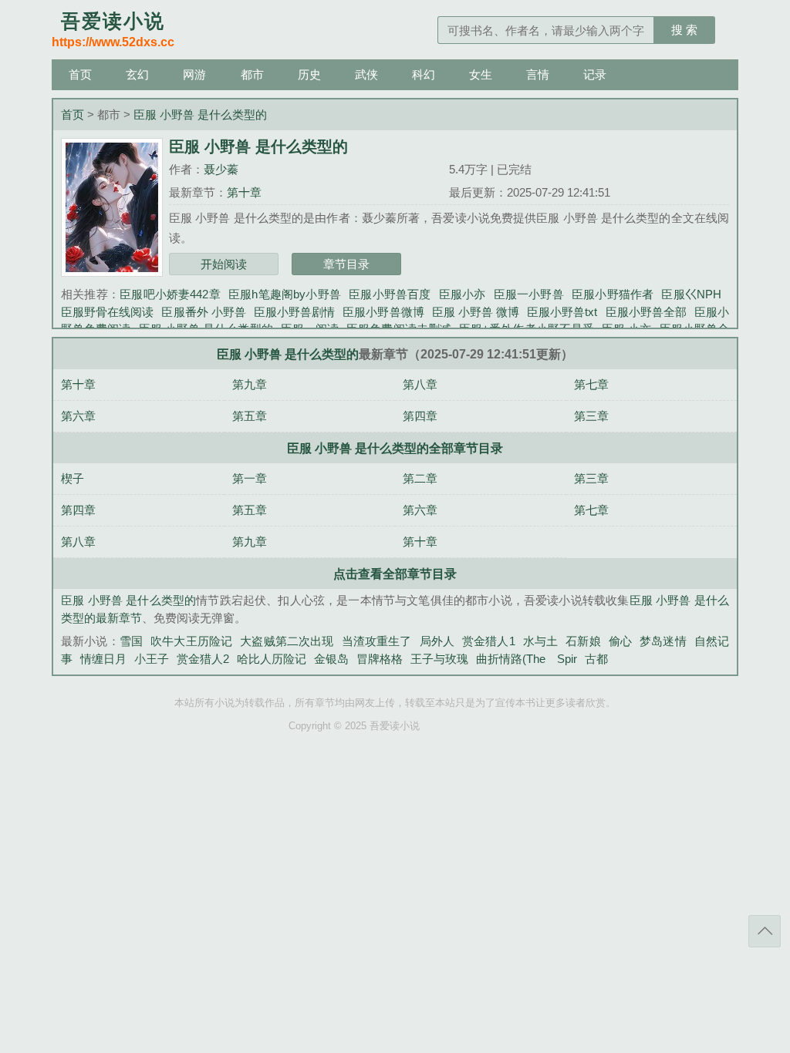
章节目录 (346, 264)
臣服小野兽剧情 (294, 311)
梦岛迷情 (663, 641)
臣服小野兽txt (562, 311)
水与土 (541, 641)
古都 (596, 658)
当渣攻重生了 (377, 641)
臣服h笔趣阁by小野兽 (284, 294)
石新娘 (582, 641)
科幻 (423, 74)
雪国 (131, 641)
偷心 (620, 641)
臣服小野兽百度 (390, 294)
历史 (309, 74)
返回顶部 (764, 931)
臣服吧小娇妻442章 (170, 294)
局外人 (437, 641)
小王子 (151, 658)
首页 (80, 74)
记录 (594, 74)
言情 (537, 74)
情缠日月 (103, 658)
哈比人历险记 (271, 658)
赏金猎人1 (488, 641)
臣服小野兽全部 (645, 311)
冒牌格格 (379, 658)
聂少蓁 (221, 169)
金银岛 (331, 658)
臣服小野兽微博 (383, 311)
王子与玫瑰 (439, 658)
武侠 (366, 74)
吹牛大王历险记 (191, 641)
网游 (194, 74)
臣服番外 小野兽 (203, 311)
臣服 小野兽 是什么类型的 (200, 114)
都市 (252, 74)
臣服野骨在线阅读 (107, 311)
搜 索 (684, 29)
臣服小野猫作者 (613, 294)
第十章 (244, 192)
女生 (480, 74)
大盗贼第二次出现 (286, 641)
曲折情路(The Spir (526, 658)
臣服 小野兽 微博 (476, 311)
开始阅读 (224, 264)
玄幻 (137, 74)
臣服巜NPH (691, 294)
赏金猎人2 (203, 658)
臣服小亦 (462, 294)
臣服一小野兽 (529, 294)
